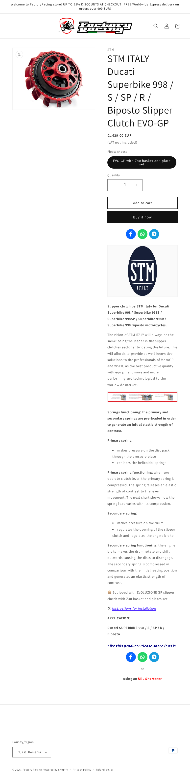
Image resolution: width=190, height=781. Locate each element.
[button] (10, 26)
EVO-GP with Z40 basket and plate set (142, 162)
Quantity (113, 175)
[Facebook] (131, 234)
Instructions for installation (134, 608)
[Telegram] (154, 234)
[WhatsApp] (142, 234)
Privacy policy (82, 769)
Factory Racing (32, 769)
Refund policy (105, 769)
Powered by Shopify (55, 769)
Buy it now (142, 217)
